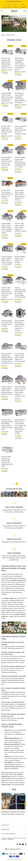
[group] (7, 72)
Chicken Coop (10, 35)
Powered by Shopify (17, 859)
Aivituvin (5, 825)
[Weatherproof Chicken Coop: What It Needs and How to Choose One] (13, 801)
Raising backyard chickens (9, 772)
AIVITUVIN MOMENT (8, 833)
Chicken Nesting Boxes (11, 738)
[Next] (26, 803)
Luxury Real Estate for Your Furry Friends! (13, 839)
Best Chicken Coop (11, 725)
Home (3, 35)
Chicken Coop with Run (11, 744)
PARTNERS (5, 829)
